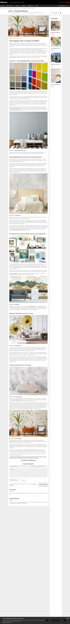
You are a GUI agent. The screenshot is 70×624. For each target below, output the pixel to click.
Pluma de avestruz (18, 396)
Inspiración (30, 5)
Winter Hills (17, 304)
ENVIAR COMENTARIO (43, 484)
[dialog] (35, 620)
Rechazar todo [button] (61, 620)
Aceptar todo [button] (50, 620)
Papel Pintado (9, 5)
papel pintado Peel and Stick (18, 229)
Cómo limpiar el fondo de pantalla (58, 48)
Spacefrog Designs (32, 306)
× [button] (68, 618)
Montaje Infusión (18, 438)
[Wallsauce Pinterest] (52, 13)
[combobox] (67, 618)
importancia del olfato (18, 399)
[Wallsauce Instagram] (54, 13)
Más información (18, 621)
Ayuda (36, 5)
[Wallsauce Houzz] (56, 13)
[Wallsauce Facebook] (58, 13)
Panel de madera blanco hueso (20, 150)
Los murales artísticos (13, 273)
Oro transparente (18, 345)
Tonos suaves (17, 215)
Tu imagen (17, 5)
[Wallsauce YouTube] (60, 13)
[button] (23, 622)
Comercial (23, 5)
